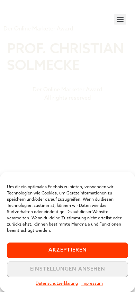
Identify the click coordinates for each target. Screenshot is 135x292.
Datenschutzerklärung (57, 284)
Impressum (92, 284)
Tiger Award (42, 14)
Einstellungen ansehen (67, 269)
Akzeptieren (67, 250)
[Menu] (120, 19)
